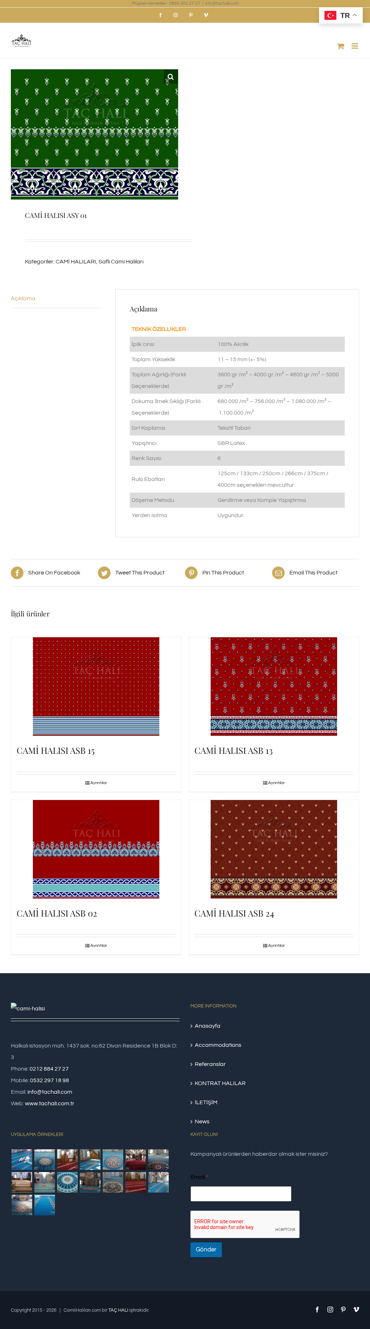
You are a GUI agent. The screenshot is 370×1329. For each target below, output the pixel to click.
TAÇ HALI (118, 1310)
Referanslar (210, 1064)
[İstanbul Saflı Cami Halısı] (22, 1159)
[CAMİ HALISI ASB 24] (274, 849)
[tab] (56, 298)
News (202, 1121)
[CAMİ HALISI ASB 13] (274, 686)
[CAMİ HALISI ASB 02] (96, 849)
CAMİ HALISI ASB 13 (233, 750)
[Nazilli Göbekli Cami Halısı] (22, 1205)
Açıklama (23, 298)
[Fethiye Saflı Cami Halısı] (22, 1182)
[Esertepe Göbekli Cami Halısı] (113, 1182)
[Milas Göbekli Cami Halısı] (44, 1159)
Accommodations (218, 1045)
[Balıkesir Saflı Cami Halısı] (44, 1182)
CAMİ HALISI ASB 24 (234, 913)
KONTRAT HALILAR (220, 1083)
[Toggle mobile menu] (355, 46)
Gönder (206, 1249)
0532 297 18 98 (49, 1080)
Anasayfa (207, 1026)
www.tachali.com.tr (49, 1103)
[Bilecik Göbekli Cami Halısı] (158, 1159)
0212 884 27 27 (49, 1069)
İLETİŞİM (206, 1102)
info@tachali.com (221, 3)
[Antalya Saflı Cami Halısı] (135, 1182)
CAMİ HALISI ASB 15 (56, 750)
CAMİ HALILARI (76, 262)
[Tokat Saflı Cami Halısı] (67, 1159)
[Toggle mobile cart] (340, 46)
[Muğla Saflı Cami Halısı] (158, 1182)
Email (199, 1177)
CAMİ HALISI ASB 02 (57, 913)
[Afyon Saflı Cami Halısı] (44, 1205)
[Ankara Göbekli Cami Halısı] (90, 1182)
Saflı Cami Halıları (121, 262)
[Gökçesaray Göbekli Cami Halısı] (113, 1159)
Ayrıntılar (98, 783)
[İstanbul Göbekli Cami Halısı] (90, 1159)
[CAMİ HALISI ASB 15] (96, 686)
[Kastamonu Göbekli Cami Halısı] (67, 1182)
